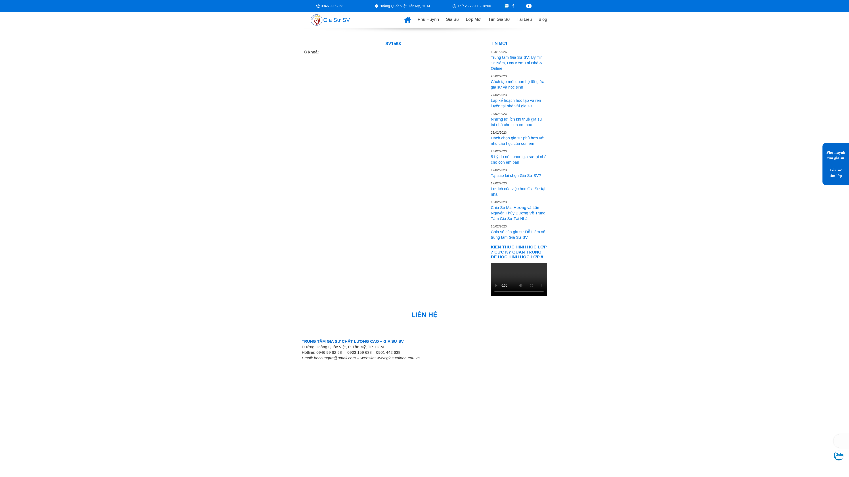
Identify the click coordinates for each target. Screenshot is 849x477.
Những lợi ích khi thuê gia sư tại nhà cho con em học (516, 122)
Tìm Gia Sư (499, 19)
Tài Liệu (524, 19)
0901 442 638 (388, 352)
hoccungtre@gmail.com (335, 358)
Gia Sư (452, 19)
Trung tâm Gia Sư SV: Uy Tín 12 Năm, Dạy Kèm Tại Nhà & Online (517, 63)
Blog (543, 19)
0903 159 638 (359, 352)
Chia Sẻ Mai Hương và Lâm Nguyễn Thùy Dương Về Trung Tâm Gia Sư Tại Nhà (518, 213)
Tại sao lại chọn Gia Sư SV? (516, 175)
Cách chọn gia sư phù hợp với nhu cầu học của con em (518, 141)
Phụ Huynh (428, 19)
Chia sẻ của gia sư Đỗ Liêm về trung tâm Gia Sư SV (518, 235)
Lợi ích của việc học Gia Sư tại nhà (518, 192)
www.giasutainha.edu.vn (398, 358)
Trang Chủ (404, 18)
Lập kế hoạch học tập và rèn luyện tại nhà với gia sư (516, 103)
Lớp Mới (474, 19)
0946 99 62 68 (329, 352)
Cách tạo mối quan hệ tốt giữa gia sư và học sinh (517, 84)
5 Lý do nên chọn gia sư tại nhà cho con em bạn (519, 160)
